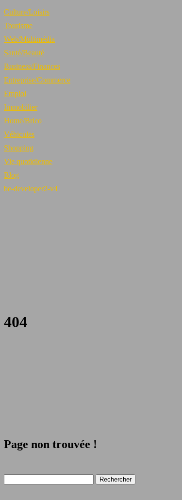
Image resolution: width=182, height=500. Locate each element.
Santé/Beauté (24, 53)
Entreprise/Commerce (37, 80)
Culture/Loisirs (27, 12)
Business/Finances (32, 66)
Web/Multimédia (29, 39)
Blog (11, 175)
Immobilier (20, 107)
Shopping (18, 148)
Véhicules (19, 134)
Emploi (15, 93)
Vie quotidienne (28, 161)
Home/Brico (23, 121)
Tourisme (18, 25)
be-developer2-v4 (31, 188)
